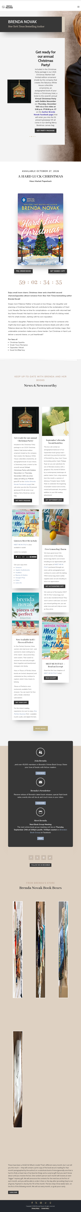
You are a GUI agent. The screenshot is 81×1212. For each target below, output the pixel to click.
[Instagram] (41, 1203)
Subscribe (40, 803)
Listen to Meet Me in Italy (25, 541)
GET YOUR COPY (21, 702)
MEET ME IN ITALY (20, 545)
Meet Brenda (40, 820)
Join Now (40, 773)
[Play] (16, 557)
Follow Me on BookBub (40, 865)
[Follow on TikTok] (50, 857)
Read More (40, 728)
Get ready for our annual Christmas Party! (46, 58)
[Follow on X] (37, 857)
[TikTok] (46, 1203)
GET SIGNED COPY (57, 271)
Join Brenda (40, 760)
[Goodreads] (50, 1203)
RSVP (40, 838)
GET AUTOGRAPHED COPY (55, 586)
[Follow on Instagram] (43, 857)
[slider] (34, 556)
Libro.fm (19, 583)
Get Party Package (46, 131)
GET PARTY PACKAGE (23, 500)
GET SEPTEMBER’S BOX (54, 500)
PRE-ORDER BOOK (23, 271)
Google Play (20, 578)
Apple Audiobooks (23, 570)
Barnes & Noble (22, 575)
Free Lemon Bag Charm (55, 549)
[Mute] (30, 557)
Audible (19, 573)
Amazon (19, 567)
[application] (25, 557)
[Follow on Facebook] (31, 857)
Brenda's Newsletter (40, 790)
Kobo (17, 580)
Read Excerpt (51, 678)
